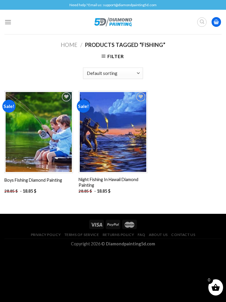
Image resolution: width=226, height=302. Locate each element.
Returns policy (118, 234)
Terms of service (81, 234)
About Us (158, 234)
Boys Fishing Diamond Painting (33, 180)
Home (69, 45)
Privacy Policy (46, 234)
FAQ (141, 234)
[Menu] (7, 22)
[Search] (202, 22)
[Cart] (216, 22)
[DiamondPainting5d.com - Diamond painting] (113, 22)
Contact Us (183, 234)
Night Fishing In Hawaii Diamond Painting (108, 182)
